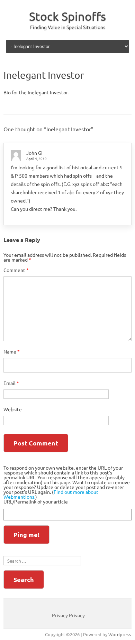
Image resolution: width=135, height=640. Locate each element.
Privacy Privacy (68, 615)
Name (11, 351)
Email (11, 383)
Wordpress (119, 634)
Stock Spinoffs (67, 16)
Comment (16, 270)
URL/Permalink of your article (35, 501)
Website (12, 409)
